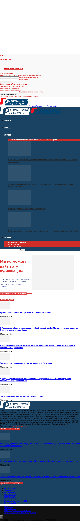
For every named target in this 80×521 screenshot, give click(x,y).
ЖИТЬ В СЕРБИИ (13, 244)
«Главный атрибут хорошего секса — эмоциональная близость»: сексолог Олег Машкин (40, 477)
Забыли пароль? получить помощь (13, 84)
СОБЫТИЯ (7, 128)
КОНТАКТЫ (8, 507)
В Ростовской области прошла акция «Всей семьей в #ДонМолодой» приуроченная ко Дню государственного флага (39, 329)
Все (9, 140)
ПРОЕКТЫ (7, 238)
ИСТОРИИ (7, 135)
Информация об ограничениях (12, 86)
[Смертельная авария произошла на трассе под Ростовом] (5, 359)
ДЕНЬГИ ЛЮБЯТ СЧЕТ (15, 246)
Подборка (54, 140)
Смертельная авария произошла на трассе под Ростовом (26, 363)
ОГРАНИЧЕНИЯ (10, 509)
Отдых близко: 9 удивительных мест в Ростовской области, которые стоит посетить (39, 461)
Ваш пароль (24, 80)
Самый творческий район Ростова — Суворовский (26, 209)
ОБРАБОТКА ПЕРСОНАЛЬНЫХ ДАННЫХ (20, 513)
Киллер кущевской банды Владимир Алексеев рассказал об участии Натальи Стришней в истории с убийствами (40, 444)
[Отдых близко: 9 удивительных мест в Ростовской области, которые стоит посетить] (5, 457)
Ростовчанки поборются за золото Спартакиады (22, 396)
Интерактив (16, 140)
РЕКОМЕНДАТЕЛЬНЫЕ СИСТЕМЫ (17, 511)
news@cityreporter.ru (20, 426)
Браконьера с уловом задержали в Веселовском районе (25, 312)
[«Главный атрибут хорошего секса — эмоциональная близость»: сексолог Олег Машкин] (5, 473)
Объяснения (45, 140)
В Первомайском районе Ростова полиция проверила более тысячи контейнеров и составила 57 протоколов (37, 346)
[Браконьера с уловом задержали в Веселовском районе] (5, 309)
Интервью (25, 140)
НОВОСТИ (7, 120)
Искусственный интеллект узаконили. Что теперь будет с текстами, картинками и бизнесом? (43, 231)
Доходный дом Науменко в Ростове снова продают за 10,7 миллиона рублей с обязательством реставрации (35, 380)
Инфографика (34, 140)
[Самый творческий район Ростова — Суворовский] (19, 205)
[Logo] (15, 114)
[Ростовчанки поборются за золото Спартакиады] (5, 392)
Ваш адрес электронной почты (31, 92)
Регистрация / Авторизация (13, 69)
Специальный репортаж (17, 242)
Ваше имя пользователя (28, 77)
